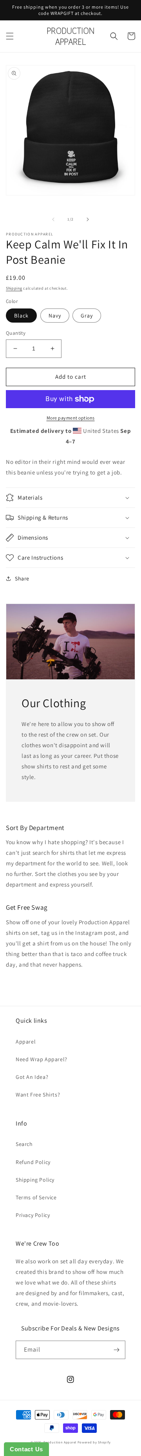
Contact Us (26, 1449)
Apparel (26, 1041)
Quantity (15, 333)
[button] (9, 36)
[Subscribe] (116, 1350)
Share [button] (22, 578)
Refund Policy (33, 1162)
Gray (87, 315)
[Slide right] (87, 219)
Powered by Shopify (94, 1442)
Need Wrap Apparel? (41, 1059)
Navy (55, 315)
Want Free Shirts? (38, 1094)
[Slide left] (53, 219)
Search (24, 1144)
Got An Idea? (32, 1076)
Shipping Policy (35, 1179)
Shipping (14, 288)
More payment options (71, 418)
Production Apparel (59, 1442)
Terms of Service (36, 1197)
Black (21, 315)
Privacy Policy (33, 1215)
